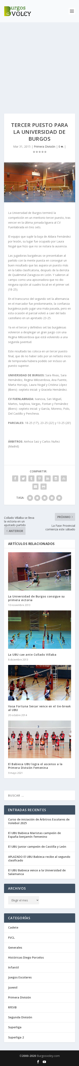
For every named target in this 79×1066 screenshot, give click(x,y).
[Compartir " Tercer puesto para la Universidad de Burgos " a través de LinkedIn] (48, 478)
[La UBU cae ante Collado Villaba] (39, 629)
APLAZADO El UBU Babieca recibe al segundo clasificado (39, 858)
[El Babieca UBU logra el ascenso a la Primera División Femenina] (39, 739)
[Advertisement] (39, 63)
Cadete (13, 927)
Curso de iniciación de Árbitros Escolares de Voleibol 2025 (38, 821)
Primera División (44, 146)
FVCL (11, 937)
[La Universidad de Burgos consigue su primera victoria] (39, 571)
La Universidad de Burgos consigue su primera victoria (36, 598)
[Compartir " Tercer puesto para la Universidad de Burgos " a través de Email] (35, 487)
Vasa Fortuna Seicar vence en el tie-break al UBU (39, 708)
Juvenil (12, 987)
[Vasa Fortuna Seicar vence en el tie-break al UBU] (39, 682)
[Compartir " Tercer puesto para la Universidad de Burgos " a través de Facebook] (15, 478)
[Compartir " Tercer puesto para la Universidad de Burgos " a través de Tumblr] (31, 478)
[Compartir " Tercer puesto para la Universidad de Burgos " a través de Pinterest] (39, 478)
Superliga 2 (16, 1037)
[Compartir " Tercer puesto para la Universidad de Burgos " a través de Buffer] (56, 478)
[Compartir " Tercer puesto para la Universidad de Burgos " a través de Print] (44, 487)
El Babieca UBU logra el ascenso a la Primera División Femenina (35, 766)
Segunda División (20, 1017)
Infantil (13, 967)
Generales (15, 947)
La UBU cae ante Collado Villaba (32, 654)
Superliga (14, 1027)
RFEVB (12, 1007)
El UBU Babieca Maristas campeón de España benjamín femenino (34, 835)
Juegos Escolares (20, 977)
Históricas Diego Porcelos (26, 957)
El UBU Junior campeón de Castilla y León (37, 846)
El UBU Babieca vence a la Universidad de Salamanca (37, 872)
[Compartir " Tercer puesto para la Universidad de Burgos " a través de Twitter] (23, 478)
